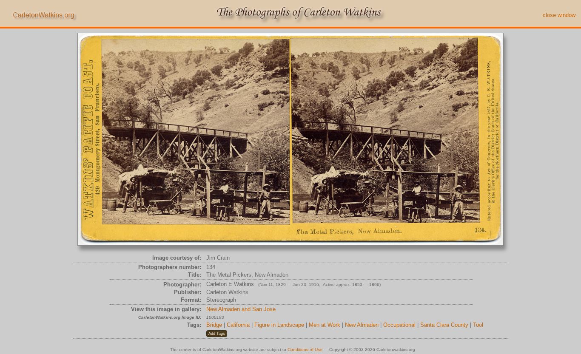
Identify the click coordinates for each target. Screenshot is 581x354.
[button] (216, 333)
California (238, 325)
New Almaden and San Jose (241, 309)
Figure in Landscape (279, 325)
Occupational (399, 325)
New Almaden (362, 325)
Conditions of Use (305, 349)
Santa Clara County (444, 325)
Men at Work (324, 325)
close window (559, 15)
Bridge (214, 325)
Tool (478, 325)
